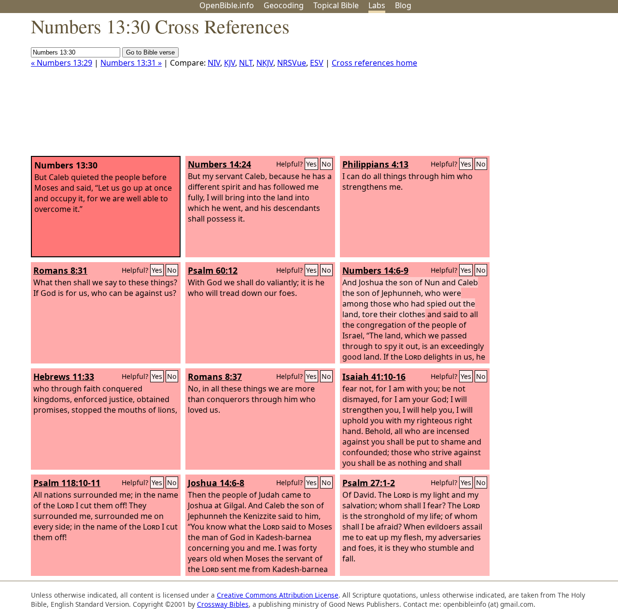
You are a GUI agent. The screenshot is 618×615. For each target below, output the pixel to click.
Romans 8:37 (215, 376)
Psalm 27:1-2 (368, 483)
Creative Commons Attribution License (277, 595)
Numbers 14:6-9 (375, 270)
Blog (403, 5)
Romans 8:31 (60, 270)
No (326, 163)
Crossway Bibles (223, 604)
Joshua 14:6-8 (216, 483)
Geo (284, 5)
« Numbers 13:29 (61, 62)
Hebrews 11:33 (63, 376)
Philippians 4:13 (375, 164)
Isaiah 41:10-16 (374, 376)
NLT (246, 62)
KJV (229, 62)
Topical (336, 5)
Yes (311, 163)
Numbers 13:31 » (131, 62)
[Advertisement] (520, 88)
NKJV (264, 62)
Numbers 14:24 (219, 164)
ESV (316, 62)
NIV (214, 62)
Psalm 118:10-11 (66, 483)
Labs (376, 5)
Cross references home (374, 62)
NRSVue (291, 62)
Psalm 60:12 (213, 270)
